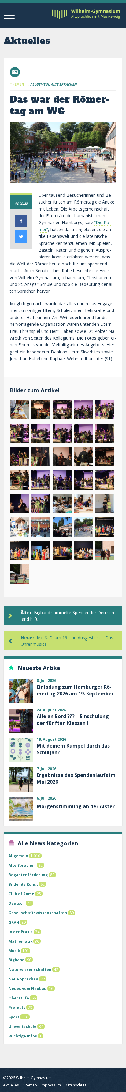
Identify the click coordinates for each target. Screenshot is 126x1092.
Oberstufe (19, 997)
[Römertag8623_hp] (62, 505)
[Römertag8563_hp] (62, 481)
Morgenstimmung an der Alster (76, 806)
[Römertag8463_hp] (40, 411)
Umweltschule (22, 1026)
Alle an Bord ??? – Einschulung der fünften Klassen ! (73, 719)
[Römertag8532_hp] (62, 458)
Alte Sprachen (22, 865)
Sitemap (30, 1085)
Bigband (16, 959)
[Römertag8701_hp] (83, 552)
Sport (14, 1016)
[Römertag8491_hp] (104, 411)
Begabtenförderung (28, 874)
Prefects (17, 1007)
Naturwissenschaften (30, 969)
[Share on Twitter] (21, 241)
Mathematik (20, 941)
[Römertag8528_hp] (40, 458)
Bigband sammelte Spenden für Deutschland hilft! (68, 616)
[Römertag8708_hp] (19, 575)
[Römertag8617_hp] (19, 505)
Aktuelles (11, 1085)
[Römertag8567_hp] (83, 481)
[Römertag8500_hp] (40, 434)
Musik (14, 950)
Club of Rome (21, 893)
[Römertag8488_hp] (83, 411)
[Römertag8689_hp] (19, 552)
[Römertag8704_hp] (104, 552)
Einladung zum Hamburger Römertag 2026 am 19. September (75, 690)
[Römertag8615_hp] (104, 481)
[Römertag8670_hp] (40, 528)
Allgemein (18, 855)
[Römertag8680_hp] (83, 528)
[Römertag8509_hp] (104, 434)
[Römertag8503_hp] (62, 434)
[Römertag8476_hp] (62, 411)
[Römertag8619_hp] (40, 505)
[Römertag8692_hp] (40, 552)
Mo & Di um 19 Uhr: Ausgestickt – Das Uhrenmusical (67, 641)
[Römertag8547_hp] (19, 481)
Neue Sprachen (23, 978)
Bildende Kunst (23, 884)
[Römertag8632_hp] (83, 505)
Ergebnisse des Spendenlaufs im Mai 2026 (76, 778)
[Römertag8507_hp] (83, 434)
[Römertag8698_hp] (62, 552)
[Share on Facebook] (21, 225)
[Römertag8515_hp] (19, 458)
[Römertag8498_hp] (19, 434)
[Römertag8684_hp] (104, 528)
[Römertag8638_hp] (19, 528)
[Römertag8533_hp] (83, 458)
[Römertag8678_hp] (62, 528)
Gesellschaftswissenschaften (38, 912)
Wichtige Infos (23, 1035)
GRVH (14, 922)
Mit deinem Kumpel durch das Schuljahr (73, 749)
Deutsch (17, 903)
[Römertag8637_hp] (104, 505)
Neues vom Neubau (27, 988)
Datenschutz (75, 1085)
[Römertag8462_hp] (19, 411)
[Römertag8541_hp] (104, 458)
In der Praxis (21, 931)
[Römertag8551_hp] (40, 481)
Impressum (51, 1085)
